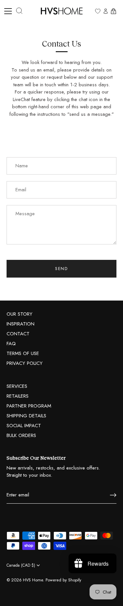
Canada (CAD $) (21, 565)
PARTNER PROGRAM (29, 405)
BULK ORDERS (21, 435)
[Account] (106, 11)
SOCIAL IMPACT (24, 425)
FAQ (11, 343)
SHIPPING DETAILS (26, 415)
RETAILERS (18, 396)
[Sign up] (113, 495)
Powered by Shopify (63, 580)
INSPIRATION (20, 323)
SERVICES (17, 386)
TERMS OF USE (23, 353)
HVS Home (33, 580)
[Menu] (10, 11)
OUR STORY (19, 314)
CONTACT (18, 333)
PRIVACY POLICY (25, 363)
